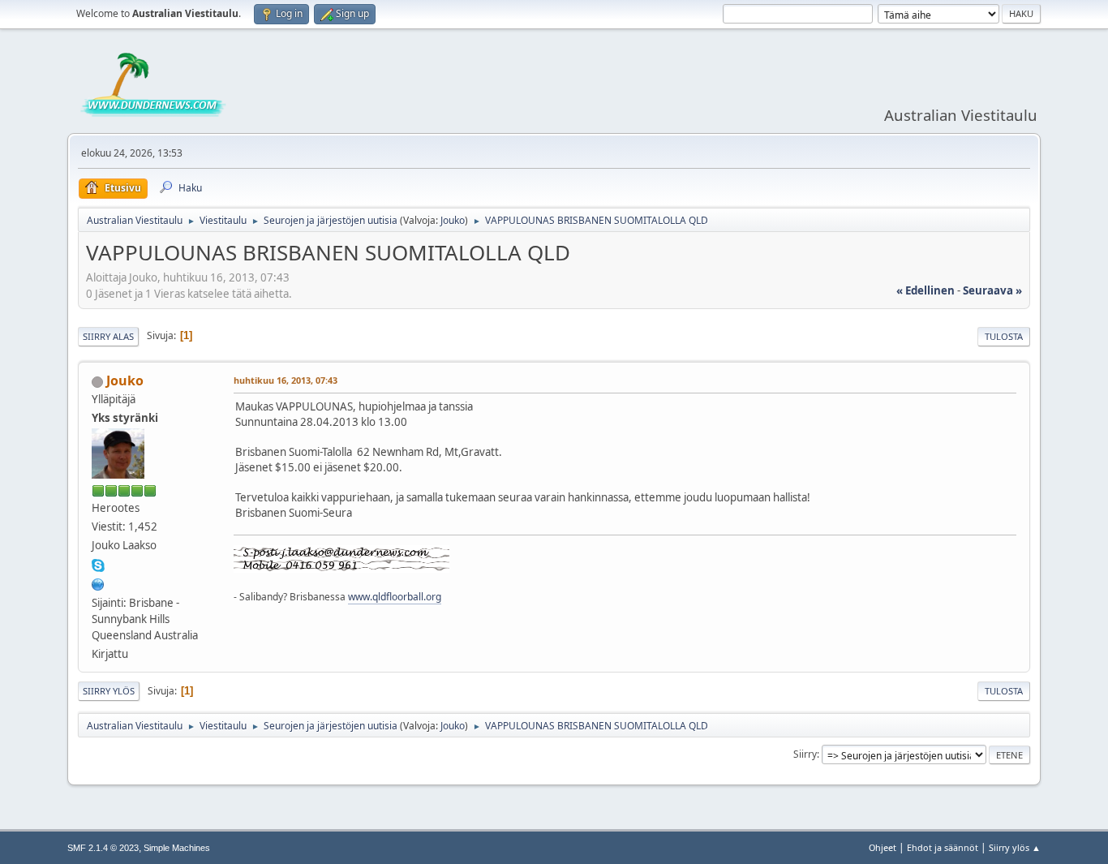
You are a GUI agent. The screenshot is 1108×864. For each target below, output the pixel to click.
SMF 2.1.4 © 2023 (103, 848)
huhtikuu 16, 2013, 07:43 (285, 380)
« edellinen (925, 290)
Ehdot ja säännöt (942, 847)
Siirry (805, 754)
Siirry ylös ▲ (1015, 847)
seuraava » (992, 290)
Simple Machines (177, 848)
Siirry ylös (109, 691)
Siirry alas (108, 336)
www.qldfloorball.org (394, 597)
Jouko (452, 220)
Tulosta (1004, 336)
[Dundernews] (98, 582)
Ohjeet (882, 847)
